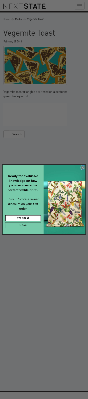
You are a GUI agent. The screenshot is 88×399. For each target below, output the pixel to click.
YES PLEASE (23, 218)
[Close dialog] (83, 167)
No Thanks (23, 225)
